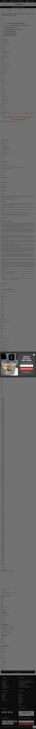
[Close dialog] (34, 355)
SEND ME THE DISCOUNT (26, 368)
